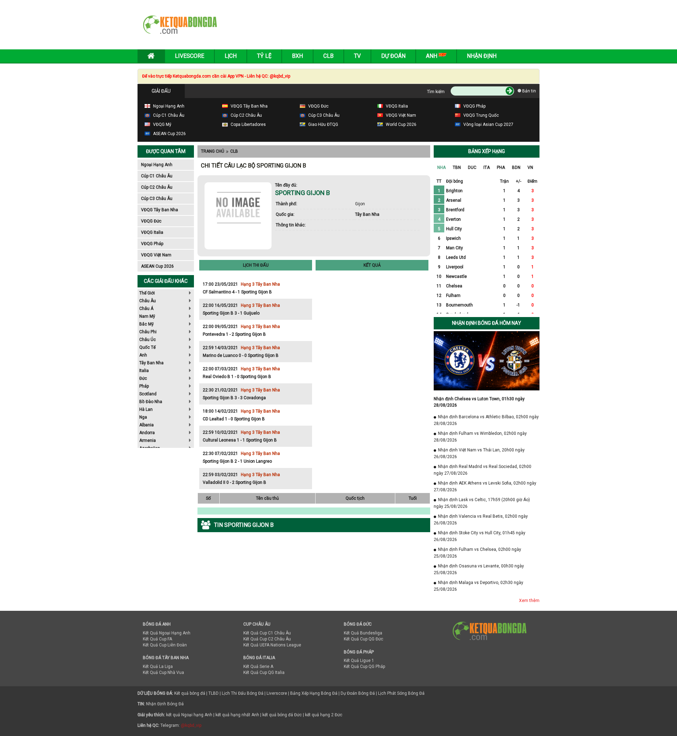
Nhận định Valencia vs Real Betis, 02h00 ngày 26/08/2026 (481, 519)
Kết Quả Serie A (258, 666)
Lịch (231, 56)
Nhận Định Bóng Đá (165, 703)
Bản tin (528, 91)
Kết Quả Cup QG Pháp (364, 666)
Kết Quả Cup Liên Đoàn (165, 645)
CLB (234, 151)
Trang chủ (212, 151)
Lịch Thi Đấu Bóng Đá (242, 693)
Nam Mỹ (147, 316)
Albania (146, 424)
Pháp (144, 386)
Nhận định (481, 56)
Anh (143, 355)
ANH (432, 56)
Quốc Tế (147, 347)
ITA (486, 167)
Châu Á (146, 308)
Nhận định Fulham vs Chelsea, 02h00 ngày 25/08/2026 (477, 553)
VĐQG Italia (152, 232)
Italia (144, 370)
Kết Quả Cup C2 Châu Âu (267, 639)
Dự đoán (393, 56)
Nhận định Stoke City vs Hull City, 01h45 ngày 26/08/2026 (479, 536)
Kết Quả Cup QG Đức (363, 639)
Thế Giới (147, 293)
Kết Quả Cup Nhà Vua (163, 672)
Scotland (148, 393)
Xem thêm (529, 600)
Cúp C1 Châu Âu (156, 176)
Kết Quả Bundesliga (363, 633)
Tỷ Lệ (264, 56)
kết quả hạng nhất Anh (237, 714)
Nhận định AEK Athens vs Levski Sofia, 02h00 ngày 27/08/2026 (485, 486)
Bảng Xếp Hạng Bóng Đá (313, 693)
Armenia (147, 440)
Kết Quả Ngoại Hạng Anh (166, 633)
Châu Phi (148, 331)
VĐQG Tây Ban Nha (159, 209)
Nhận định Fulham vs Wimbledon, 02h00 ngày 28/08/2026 (480, 437)
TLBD (213, 693)
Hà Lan (146, 409)
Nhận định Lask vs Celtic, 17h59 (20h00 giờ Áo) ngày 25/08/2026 (482, 503)
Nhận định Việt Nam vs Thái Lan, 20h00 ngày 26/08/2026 (479, 453)
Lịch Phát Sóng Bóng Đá (401, 693)
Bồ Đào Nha (150, 401)
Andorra (147, 432)
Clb (328, 56)
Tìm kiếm (436, 91)
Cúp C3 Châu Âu (156, 198)
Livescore (189, 56)
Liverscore (277, 693)
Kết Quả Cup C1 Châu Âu (267, 633)
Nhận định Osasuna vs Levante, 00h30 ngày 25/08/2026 (479, 569)
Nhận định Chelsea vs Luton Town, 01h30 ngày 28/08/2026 (479, 402)
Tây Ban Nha (151, 362)
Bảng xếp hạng (486, 151)
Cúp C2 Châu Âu (156, 187)
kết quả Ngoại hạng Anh (189, 714)
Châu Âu (147, 300)
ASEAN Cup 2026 (157, 266)
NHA (441, 167)
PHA (501, 167)
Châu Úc (147, 339)
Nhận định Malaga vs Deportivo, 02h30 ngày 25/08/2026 (478, 586)
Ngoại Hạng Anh (156, 164)
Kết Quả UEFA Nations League (272, 645)
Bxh (297, 56)
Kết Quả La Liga (158, 666)
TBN (457, 167)
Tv (357, 56)
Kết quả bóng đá (189, 693)
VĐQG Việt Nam (156, 255)
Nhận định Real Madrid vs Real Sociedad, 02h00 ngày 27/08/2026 (482, 470)
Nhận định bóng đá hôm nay (486, 323)
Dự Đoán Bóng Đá (358, 693)
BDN (516, 167)
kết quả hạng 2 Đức (323, 714)
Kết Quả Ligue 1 (359, 660)
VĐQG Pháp (152, 243)
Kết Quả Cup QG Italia (264, 672)
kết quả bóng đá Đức (282, 714)
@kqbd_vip (191, 725)
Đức (143, 378)
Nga (143, 417)
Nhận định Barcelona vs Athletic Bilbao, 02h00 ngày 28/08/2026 (486, 420)
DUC (472, 167)
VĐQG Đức (151, 221)
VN (530, 167)
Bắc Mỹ (146, 324)
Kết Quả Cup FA (157, 639)
